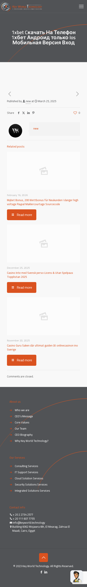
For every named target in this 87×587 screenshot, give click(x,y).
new (28, 101)
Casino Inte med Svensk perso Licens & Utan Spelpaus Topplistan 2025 (40, 274)
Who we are (22, 410)
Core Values (22, 422)
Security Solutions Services (31, 484)
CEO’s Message (24, 416)
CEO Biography (24, 434)
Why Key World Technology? (31, 440)
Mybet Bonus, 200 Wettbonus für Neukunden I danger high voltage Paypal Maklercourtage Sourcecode (42, 202)
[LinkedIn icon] (45, 572)
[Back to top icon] (43, 557)
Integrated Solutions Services (32, 490)
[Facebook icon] (41, 572)
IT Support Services (26, 472)
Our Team (20, 428)
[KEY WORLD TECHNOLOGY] (21, 6)
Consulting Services (26, 466)
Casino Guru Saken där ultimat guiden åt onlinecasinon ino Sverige (42, 347)
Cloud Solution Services (29, 478)
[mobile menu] (81, 6)
